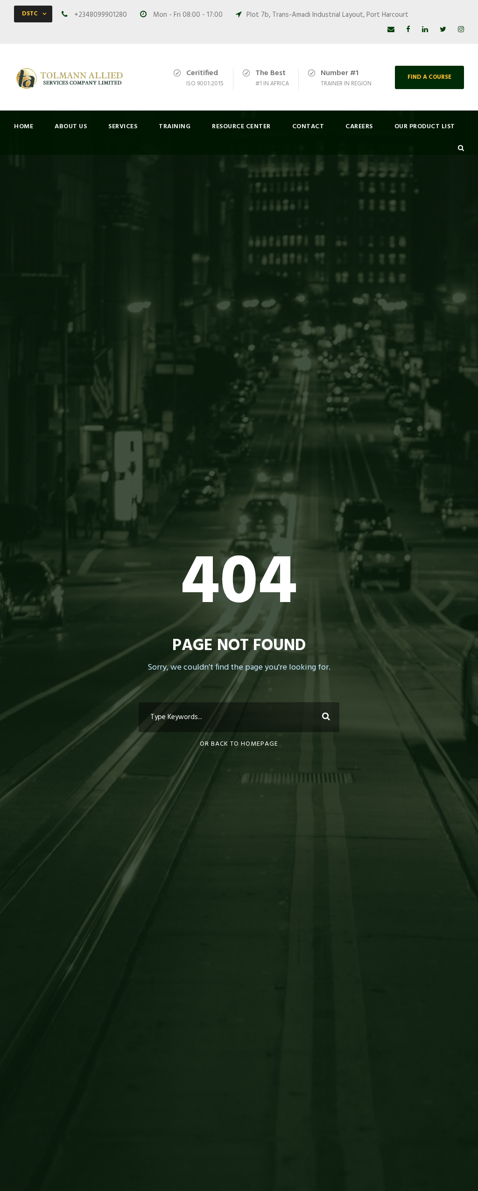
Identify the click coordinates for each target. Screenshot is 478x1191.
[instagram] (461, 29)
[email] (390, 29)
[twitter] (443, 29)
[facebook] (408, 29)
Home (23, 126)
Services (122, 126)
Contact (308, 126)
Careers (359, 126)
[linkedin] (425, 29)
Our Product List (424, 126)
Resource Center (241, 126)
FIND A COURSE (429, 77)
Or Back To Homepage (239, 744)
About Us (71, 126)
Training (174, 126)
